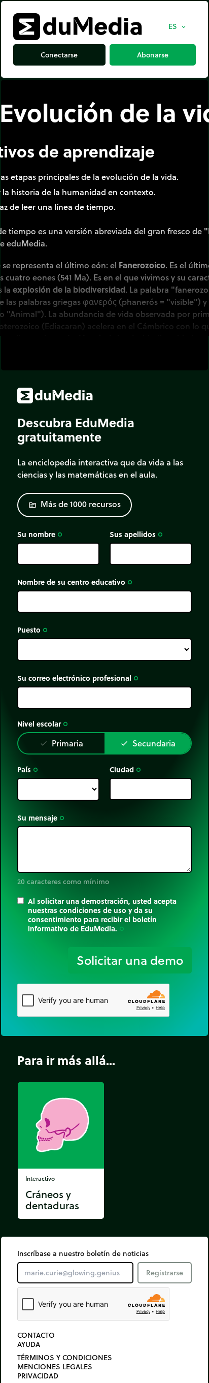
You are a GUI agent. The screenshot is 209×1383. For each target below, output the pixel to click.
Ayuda (28, 1344)
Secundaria (148, 743)
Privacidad (37, 1376)
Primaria (61, 743)
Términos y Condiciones (64, 1358)
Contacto (36, 1335)
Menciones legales (54, 1367)
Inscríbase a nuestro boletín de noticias (83, 1253)
